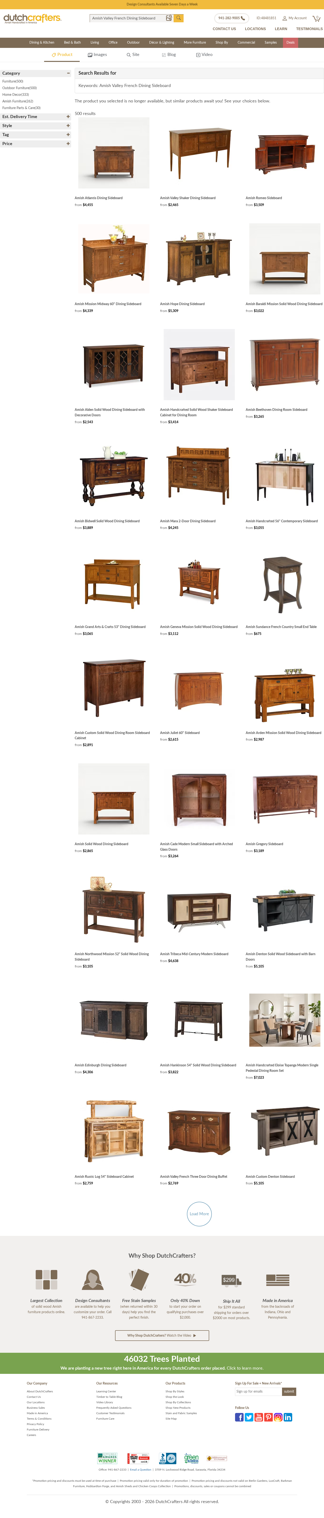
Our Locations (36, 1402)
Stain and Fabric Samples (181, 1413)
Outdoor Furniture (19, 88)
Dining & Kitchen (41, 42)
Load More (199, 1214)
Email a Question (140, 1469)
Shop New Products (178, 1407)
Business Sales (36, 1407)
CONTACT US (224, 29)
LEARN (281, 29)
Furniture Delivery (38, 1429)
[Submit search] (179, 18)
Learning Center (106, 1391)
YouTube (259, 1417)
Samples (271, 42)
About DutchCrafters (40, 1391)
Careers (31, 1435)
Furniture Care (105, 1418)
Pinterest (268, 1417)
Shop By (222, 42)
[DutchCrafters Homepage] (33, 18)
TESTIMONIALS (309, 29)
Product (64, 55)
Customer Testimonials (110, 1413)
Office (113, 42)
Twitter (249, 1417)
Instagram (278, 1417)
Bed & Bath (72, 42)
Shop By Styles (175, 1391)
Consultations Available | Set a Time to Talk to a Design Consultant (162, 4)
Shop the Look (175, 1396)
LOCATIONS (255, 29)
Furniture (12, 81)
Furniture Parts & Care (21, 108)
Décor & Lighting (161, 42)
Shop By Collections (178, 1402)
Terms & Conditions (39, 1418)
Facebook (239, 1417)
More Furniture (195, 42)
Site (135, 55)
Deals (291, 42)
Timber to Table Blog (109, 1396)
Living (95, 42)
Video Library (104, 1402)
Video (207, 55)
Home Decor (15, 94)
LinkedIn (288, 1417)
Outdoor (133, 42)
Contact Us (34, 1396)
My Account (297, 18)
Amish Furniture (17, 101)
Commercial (246, 42)
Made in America (37, 1413)
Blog (171, 55)
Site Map (171, 1418)
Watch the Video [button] (159, 1335)
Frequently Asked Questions (113, 1407)
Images (100, 55)
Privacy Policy (35, 1424)
